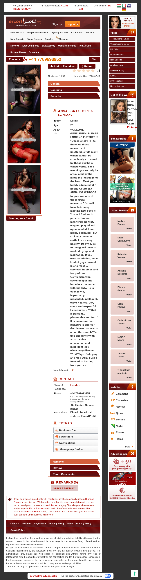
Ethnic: (57, 120)
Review (57, 467)
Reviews (14, 45)
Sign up (57, 24)
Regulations (40, 523)
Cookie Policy (17, 530)
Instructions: (60, 412)
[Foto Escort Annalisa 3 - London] (24, 189)
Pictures (132, 127)
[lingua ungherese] (119, 5)
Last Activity (48, 45)
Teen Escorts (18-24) (119, 39)
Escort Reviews (37, 508)
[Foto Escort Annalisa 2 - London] (24, 139)
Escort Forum (33, 511)
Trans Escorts (34, 39)
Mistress (63, 39)
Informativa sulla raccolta (43, 575)
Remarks (55, 96)
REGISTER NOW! (22, 9)
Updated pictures (67, 45)
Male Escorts (17, 39)
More (127, 446)
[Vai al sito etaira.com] (122, 158)
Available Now (116, 65)
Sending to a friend (21, 218)
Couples (49, 39)
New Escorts (17, 32)
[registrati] (122, 22)
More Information (61, 370)
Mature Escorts (117, 54)
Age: (56, 125)
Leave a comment (64, 487)
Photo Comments (64, 474)
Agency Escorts (59, 32)
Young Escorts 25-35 (119, 44)
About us (26, 523)
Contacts (56, 89)
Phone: (57, 393)
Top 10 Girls (85, 45)
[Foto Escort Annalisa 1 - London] (24, 89)
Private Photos (18, 52)
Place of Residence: (59, 387)
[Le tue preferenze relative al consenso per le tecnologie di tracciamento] (134, 573)
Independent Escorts (37, 32)
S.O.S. (113, 76)
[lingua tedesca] (124, 9)
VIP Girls (90, 32)
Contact (14, 523)
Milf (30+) (114, 49)
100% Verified (116, 81)
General (55, 83)
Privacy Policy (56, 523)
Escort (49, 499)
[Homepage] (26, 21)
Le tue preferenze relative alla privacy (82, 575)
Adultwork (52, 505)
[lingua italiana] (124, 5)
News (70, 523)
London (65, 115)
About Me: (56, 131)
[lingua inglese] (129, 5)
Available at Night (118, 70)
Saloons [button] (33, 52)
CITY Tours (77, 32)
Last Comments (30, 45)
